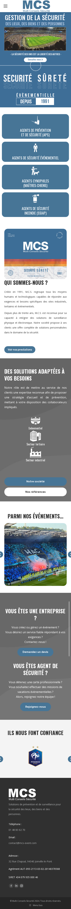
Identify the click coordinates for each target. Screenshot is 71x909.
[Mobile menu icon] (5, 6)
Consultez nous (35, 59)
